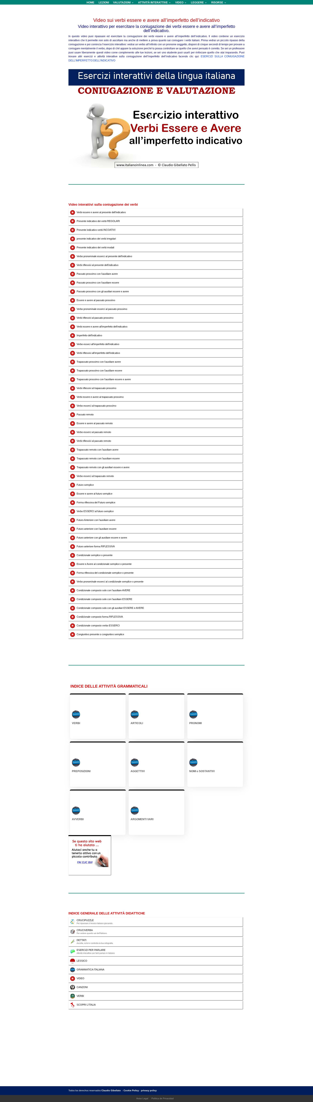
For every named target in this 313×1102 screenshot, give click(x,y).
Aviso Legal (142, 1098)
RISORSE (217, 2)
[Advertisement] (156, 1062)
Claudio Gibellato (111, 1090)
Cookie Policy (131, 1090)
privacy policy (149, 1090)
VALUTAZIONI (122, 2)
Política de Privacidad (162, 1098)
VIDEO (179, 2)
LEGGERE (197, 2)
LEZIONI (104, 2)
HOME (90, 2)
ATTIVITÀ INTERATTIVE (153, 2)
